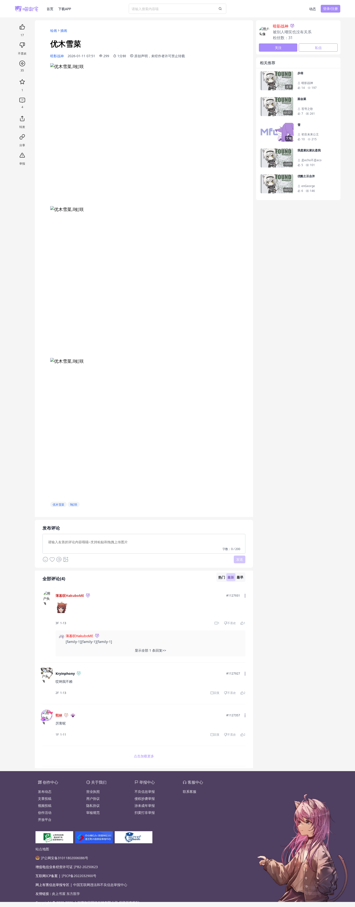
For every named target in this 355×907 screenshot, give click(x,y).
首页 (50, 9)
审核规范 (93, 812)
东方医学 (73, 893)
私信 (318, 47)
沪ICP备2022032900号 (79, 875)
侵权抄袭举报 (145, 798)
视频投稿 (44, 805)
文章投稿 (44, 798)
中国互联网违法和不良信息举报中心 (100, 884)
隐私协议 (93, 805)
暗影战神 (57, 56)
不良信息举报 (145, 791)
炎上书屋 (59, 893)
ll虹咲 (73, 504)
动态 (312, 9)
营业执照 (93, 791)
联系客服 (189, 791)
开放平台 (44, 819)
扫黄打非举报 (145, 812)
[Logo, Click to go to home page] (31, 8)
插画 (63, 30)
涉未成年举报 (145, 805)
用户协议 (93, 798)
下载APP (64, 9)
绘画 (53, 30)
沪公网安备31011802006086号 (64, 858)
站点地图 (42, 849)
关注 (278, 47)
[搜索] (220, 9)
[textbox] (144, 543)
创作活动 (44, 812)
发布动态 (44, 791)
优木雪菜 (58, 504)
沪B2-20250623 (86, 867)
